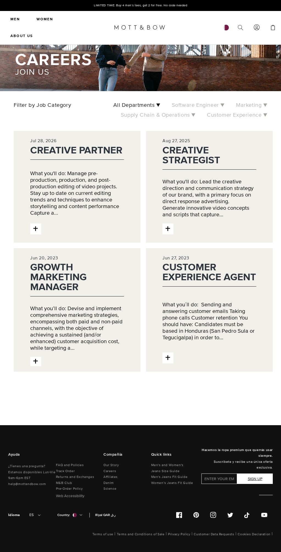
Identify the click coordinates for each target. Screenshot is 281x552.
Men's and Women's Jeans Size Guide (167, 468)
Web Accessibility (70, 496)
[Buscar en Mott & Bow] (240, 28)
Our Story (111, 465)
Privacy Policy (179, 534)
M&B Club (64, 483)
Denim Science (109, 486)
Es (31, 515)
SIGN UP (255, 479)
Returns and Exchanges (75, 477)
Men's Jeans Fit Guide (169, 477)
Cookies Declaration (254, 534)
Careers (109, 471)
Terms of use (102, 534)
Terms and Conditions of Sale (141, 534)
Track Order (65, 471)
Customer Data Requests (214, 534)
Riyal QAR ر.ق (105, 515)
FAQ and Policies (70, 465)
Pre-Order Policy (69, 489)
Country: (63, 515)
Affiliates (110, 477)
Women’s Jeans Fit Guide (172, 483)
